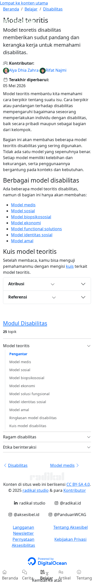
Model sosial (23, 211)
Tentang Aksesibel (70, 527)
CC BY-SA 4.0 (78, 484)
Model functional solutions (36, 229)
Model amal (22, 241)
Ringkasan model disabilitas (33, 417)
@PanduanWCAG (69, 514)
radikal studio (36, 490)
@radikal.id (70, 503)
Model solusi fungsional (29, 393)
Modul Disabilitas (25, 323)
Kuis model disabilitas (27, 425)
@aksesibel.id (26, 514)
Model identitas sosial (31, 235)
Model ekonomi (26, 223)
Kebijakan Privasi (70, 539)
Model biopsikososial (31, 217)
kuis (70, 266)
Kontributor (74, 490)
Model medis (23, 205)
